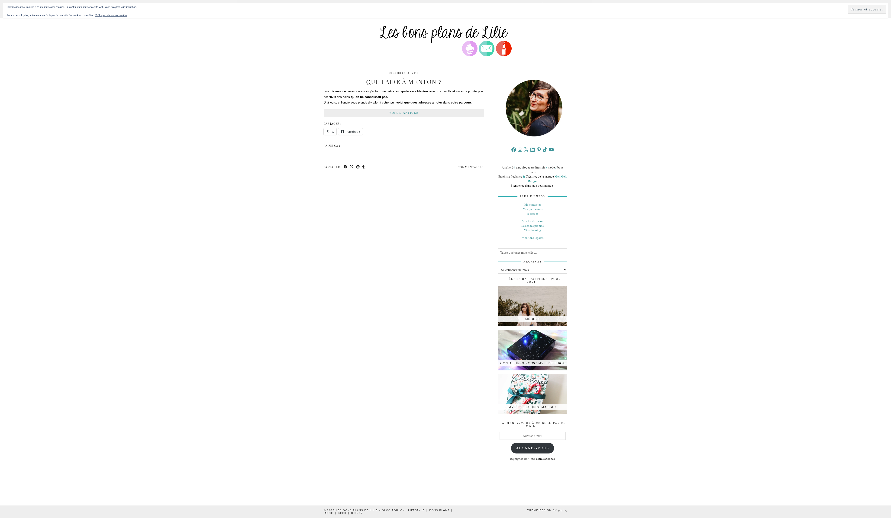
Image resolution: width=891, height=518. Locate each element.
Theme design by (547, 510)
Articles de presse (532, 221)
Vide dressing (532, 230)
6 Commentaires (469, 167)
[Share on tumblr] (363, 167)
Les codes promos (532, 225)
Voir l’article (404, 112)
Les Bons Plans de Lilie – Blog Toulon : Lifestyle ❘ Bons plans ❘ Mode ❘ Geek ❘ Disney (388, 512)
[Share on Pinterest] (358, 167)
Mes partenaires (532, 209)
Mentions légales (532, 238)
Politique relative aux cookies (111, 15)
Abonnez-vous (532, 448)
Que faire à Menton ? (403, 82)
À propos (532, 213)
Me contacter (532, 204)
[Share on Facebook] (345, 167)
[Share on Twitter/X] (352, 167)
